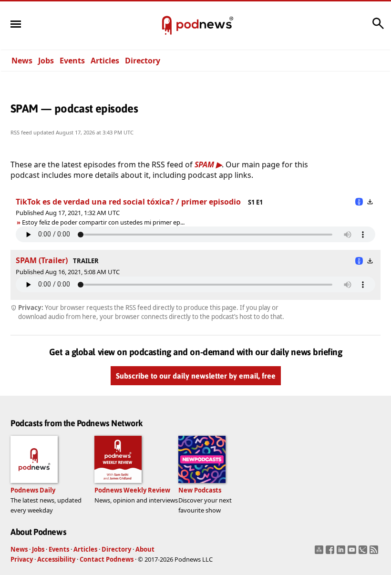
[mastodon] (320, 552)
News (21, 60)
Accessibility (56, 559)
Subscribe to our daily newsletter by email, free (196, 375)
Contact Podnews (107, 559)
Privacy (21, 559)
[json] (364, 552)
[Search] (378, 28)
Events (72, 60)
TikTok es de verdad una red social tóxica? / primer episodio (129, 201)
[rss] (375, 552)
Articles (105, 60)
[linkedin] (342, 552)
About (144, 549)
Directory (142, 60)
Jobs (46, 60)
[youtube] (353, 552)
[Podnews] (166, 26)
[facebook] (331, 552)
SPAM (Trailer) (42, 260)
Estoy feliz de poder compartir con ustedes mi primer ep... (103, 222)
